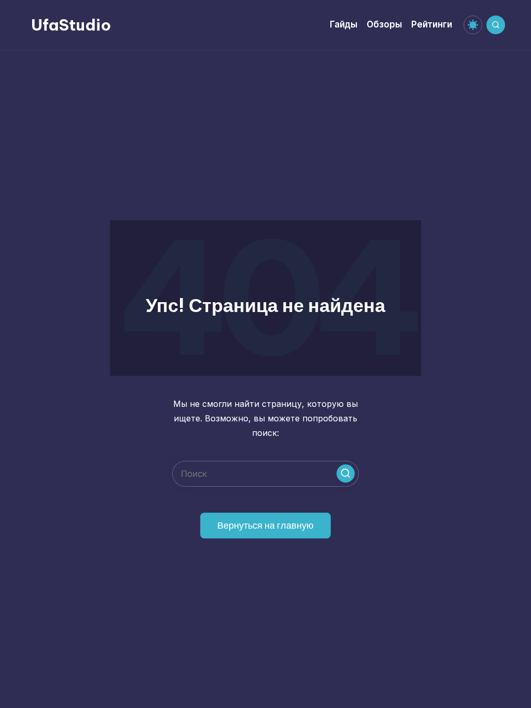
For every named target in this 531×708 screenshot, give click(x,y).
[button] (346, 473)
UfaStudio (71, 25)
